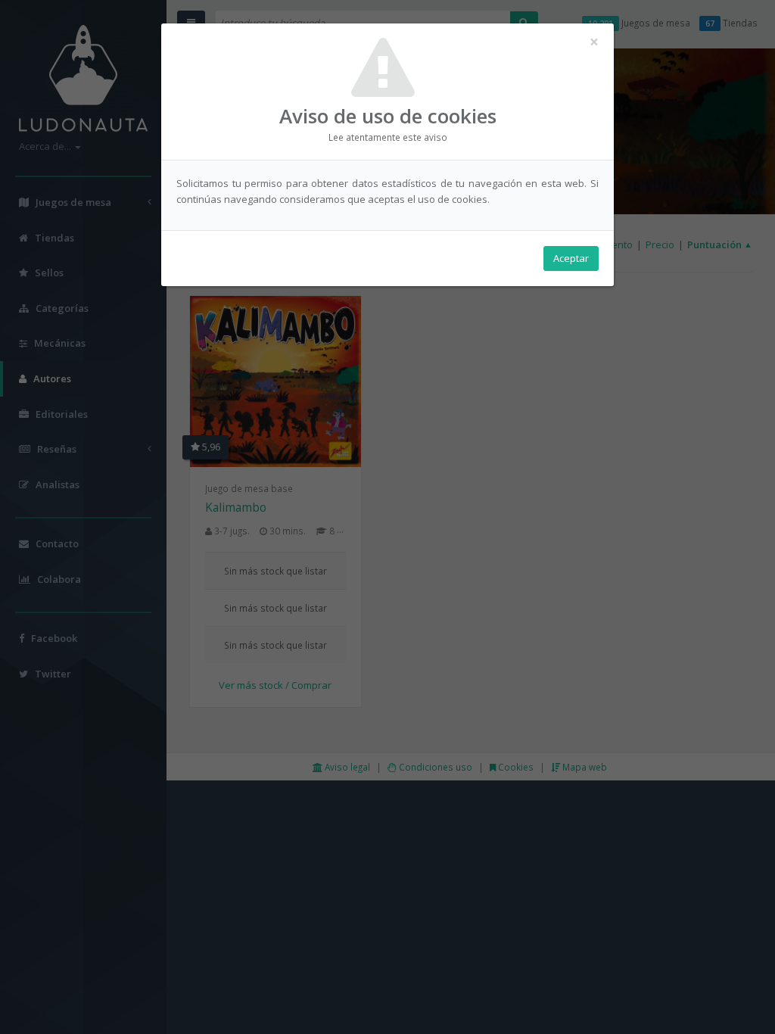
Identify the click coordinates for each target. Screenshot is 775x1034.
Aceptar (571, 258)
